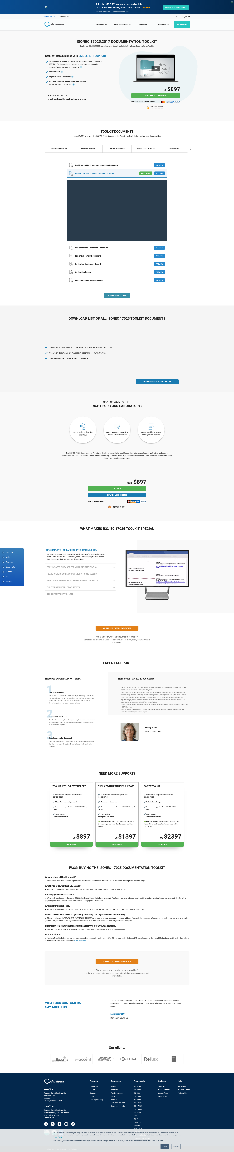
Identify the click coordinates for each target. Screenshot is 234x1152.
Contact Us (64, 17)
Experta (93, 1096)
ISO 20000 (138, 1109)
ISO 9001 (137, 1093)
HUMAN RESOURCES (117, 149)
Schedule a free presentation (117, 628)
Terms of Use (162, 1096)
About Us (161, 1086)
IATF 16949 (138, 1129)
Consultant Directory (118, 1106)
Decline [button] (176, 1146)
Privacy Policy (57, 1137)
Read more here (80, 941)
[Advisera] (54, 24)
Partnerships (182, 1093)
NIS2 (135, 1116)
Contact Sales (163, 1093)
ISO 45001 (138, 1100)
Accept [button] (165, 1146)
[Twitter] (53, 1124)
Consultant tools (164, 1090)
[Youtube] (66, 1124)
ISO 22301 (138, 1112)
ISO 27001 (138, 1086)
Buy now (117, 488)
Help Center (182, 1086)
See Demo (182, 24)
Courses (93, 1093)
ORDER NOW (71, 845)
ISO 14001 (138, 1096)
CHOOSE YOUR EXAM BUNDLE (175, 8)
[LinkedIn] (46, 1124)
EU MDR (137, 1125)
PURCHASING (175, 149)
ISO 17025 (138, 1106)
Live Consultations (118, 1103)
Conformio (94, 1086)
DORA (136, 1119)
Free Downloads (117, 1093)
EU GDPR (137, 1122)
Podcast (114, 1100)
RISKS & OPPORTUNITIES (146, 149)
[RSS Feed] (73, 1124)
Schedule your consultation (156, 736)
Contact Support (184, 1090)
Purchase (145, 173)
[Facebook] (59, 1124)
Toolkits (93, 1090)
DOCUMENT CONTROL (59, 149)
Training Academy (96, 1100)
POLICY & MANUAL (88, 149)
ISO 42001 (138, 1090)
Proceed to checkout (155, 96)
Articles (113, 1086)
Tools (113, 1096)
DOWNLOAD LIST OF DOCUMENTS (157, 382)
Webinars (114, 1090)
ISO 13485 (138, 1103)
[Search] (177, 16)
